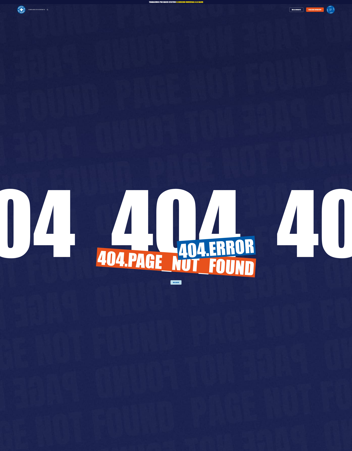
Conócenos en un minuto (36, 9)
